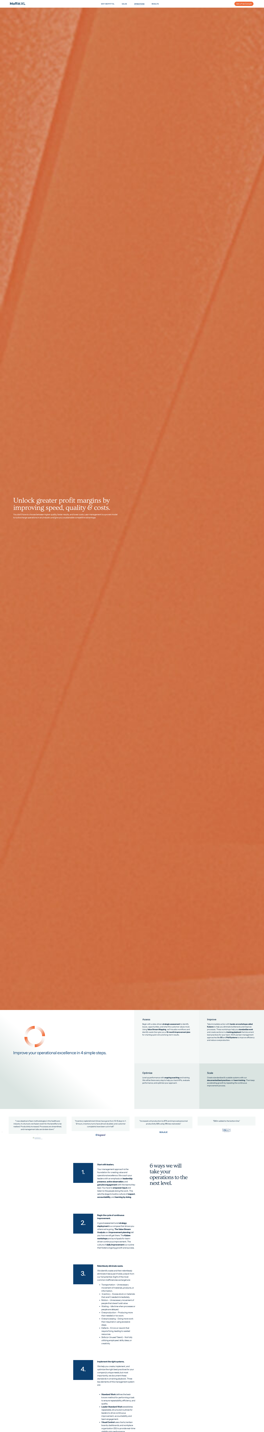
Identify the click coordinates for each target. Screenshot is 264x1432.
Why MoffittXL (108, 4)
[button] (2, 1132)
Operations (139, 4)
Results (155, 4)
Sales (124, 4)
